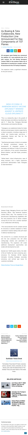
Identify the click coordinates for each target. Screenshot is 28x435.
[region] (14, 16)
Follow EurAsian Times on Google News (12, 265)
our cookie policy (5, 431)
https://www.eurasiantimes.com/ (14, 361)
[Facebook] (8, 50)
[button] (3, 2)
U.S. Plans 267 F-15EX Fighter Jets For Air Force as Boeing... (19, 384)
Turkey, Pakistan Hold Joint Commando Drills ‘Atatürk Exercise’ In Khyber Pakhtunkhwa (21, 338)
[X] (11, 50)
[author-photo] (14, 356)
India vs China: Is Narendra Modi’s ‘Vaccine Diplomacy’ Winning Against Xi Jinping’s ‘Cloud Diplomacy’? (14, 109)
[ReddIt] (19, 50)
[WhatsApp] (15, 50)
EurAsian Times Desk (7, 47)
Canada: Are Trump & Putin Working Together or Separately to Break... (19, 394)
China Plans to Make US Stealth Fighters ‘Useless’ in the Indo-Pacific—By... (18, 403)
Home (2, 28)
